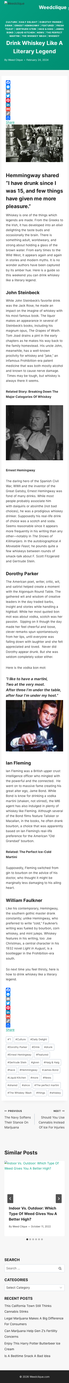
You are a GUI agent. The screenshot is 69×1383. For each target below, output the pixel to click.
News (40, 32)
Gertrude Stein (26, 29)
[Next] (59, 1198)
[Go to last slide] (10, 1198)
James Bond (50, 1069)
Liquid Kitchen (25, 32)
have (11, 1069)
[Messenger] (34, 87)
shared (12, 1085)
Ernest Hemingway (27, 25)
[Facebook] (34, 82)
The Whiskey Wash (34, 36)
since (26, 1085)
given (35, 1062)
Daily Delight (28, 22)
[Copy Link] (34, 113)
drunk (48, 1047)
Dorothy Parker (50, 22)
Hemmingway (29, 1069)
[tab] (27, 1239)
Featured (48, 25)
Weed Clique (15, 59)
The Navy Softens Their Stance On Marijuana (17, 1119)
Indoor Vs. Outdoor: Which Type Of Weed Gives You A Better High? (33, 1213)
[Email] (34, 91)
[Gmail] (34, 109)
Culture (11, 22)
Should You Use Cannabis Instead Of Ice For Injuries (52, 1119)
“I (9, 1039)
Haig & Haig (45, 29)
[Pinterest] (34, 100)
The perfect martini (46, 1085)
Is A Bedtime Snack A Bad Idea (27, 1356)
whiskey (53, 36)
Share (10, 122)
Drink (8, 25)
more (34, 1077)
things (40, 1092)
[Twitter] (34, 96)
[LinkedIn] (34, 104)
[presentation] (34, 1181)
